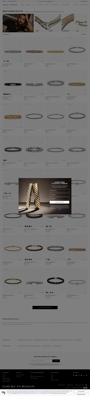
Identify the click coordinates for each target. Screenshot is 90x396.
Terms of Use (65, 208)
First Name (53, 194)
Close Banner (80, 391)
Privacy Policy (59, 208)
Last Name (53, 198)
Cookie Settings (81, 394)
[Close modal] (70, 179)
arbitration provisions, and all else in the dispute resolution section (38, 393)
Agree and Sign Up (59, 202)
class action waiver (20, 393)
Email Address (54, 190)
